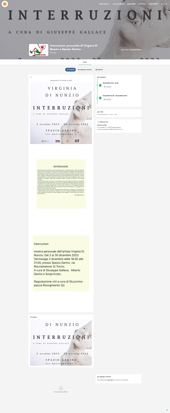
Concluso (108, 87)
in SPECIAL (142, 4)
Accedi (165, 4)
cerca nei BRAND (118, 4)
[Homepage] (5, 4)
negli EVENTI (131, 4)
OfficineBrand (104, 4)
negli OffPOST (153, 4)
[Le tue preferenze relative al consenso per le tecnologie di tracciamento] (167, 410)
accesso (110, 380)
